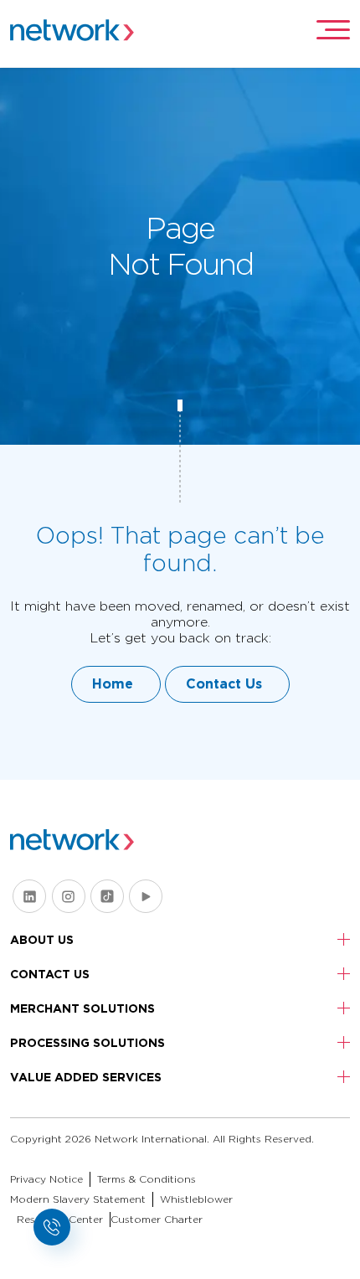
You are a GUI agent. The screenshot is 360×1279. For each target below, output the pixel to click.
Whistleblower (196, 1199)
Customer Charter (157, 1219)
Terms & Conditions (146, 1179)
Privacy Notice (46, 1179)
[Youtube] (145, 896)
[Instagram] (68, 896)
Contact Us (224, 684)
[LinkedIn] (29, 896)
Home (112, 684)
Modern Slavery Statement (78, 1199)
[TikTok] (107, 896)
